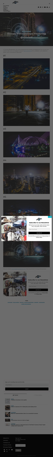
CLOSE (49, 216)
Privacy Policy (39, 237)
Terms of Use (45, 236)
